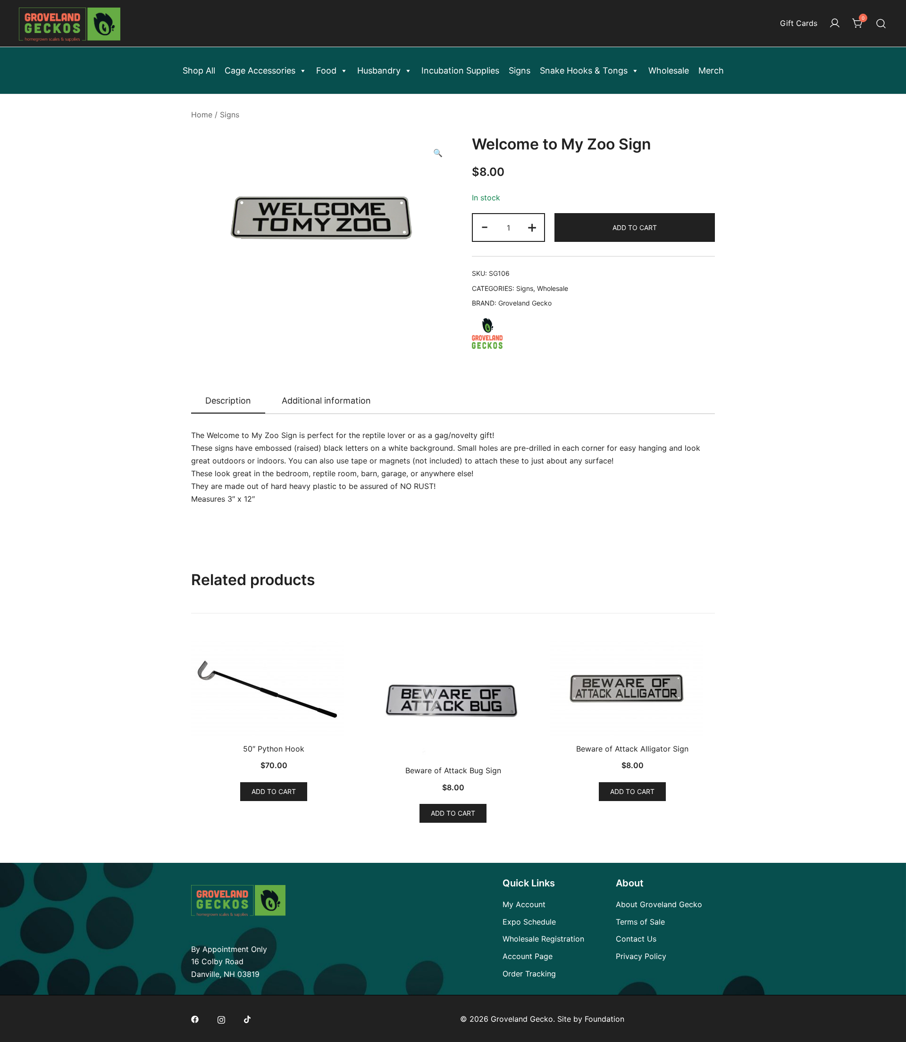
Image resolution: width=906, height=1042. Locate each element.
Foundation (604, 1019)
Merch (711, 70)
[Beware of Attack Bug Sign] (453, 699)
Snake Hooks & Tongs (584, 70)
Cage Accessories (260, 70)
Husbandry (379, 70)
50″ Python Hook (273, 748)
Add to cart (634, 227)
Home (201, 114)
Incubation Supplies (460, 70)
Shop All (199, 70)
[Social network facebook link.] (195, 1019)
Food (326, 70)
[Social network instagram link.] (221, 1019)
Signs (519, 70)
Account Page (528, 956)
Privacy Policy (641, 956)
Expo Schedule (529, 921)
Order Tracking (529, 973)
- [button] (484, 226)
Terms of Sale (640, 921)
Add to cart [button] (274, 791)
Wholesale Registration (543, 938)
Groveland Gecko (525, 303)
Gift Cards (798, 23)
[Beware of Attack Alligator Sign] (632, 688)
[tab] (228, 401)
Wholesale (668, 70)
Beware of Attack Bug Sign (453, 770)
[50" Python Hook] (273, 688)
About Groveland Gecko (659, 904)
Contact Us (636, 938)
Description (228, 400)
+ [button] (532, 226)
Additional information (326, 400)
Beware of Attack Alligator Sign (632, 748)
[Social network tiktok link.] (248, 1019)
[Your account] (834, 23)
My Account (524, 904)
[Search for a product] (881, 23)
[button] (438, 153)
